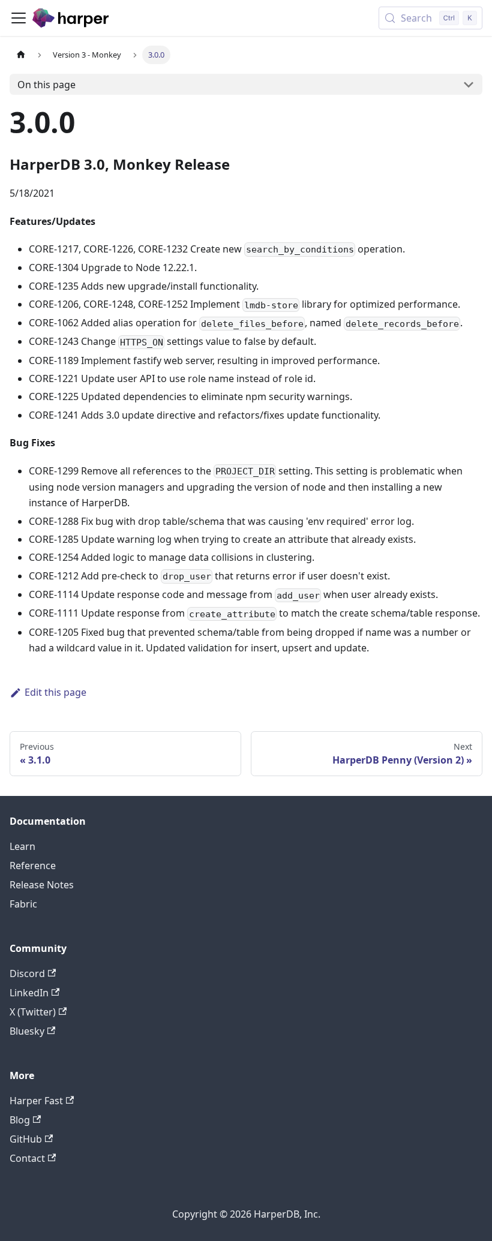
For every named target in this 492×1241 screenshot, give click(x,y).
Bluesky (27, 1031)
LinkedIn (29, 992)
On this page (46, 84)
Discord (27, 973)
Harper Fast (36, 1100)
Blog (20, 1119)
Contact (27, 1158)
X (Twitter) (33, 1011)
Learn (22, 846)
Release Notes (42, 884)
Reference (33, 865)
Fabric (23, 904)
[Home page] (21, 55)
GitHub (26, 1139)
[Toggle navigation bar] (19, 18)
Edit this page (55, 692)
